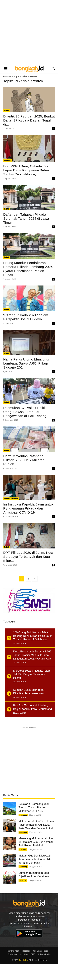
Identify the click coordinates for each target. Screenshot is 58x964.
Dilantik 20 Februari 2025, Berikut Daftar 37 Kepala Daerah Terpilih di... (29, 120)
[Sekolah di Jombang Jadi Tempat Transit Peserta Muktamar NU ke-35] (9, 808)
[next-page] (35, 578)
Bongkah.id (24, 960)
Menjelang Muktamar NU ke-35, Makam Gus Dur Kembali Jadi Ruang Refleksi (36, 842)
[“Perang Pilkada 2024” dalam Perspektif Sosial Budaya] (29, 298)
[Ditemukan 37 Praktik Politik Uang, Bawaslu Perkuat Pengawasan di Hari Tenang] (29, 390)
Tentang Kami (13, 950)
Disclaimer (12, 954)
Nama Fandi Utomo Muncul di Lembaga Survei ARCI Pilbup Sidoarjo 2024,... (26, 363)
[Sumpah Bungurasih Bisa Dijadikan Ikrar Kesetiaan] (9, 877)
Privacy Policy (44, 954)
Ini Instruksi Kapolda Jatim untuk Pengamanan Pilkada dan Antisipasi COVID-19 (28, 508)
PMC (33, 954)
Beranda (7, 76)
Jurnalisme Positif (40, 950)
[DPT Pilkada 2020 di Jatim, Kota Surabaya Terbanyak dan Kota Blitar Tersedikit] (29, 535)
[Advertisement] (29, 32)
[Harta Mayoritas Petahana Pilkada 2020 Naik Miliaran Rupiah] (29, 439)
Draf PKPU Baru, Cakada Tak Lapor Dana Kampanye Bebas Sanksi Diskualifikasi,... (26, 170)
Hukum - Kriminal (11, 499)
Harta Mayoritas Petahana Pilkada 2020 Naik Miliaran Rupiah (23, 460)
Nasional (7, 160)
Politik (6, 111)
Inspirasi (22, 849)
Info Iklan (24, 954)
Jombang (23, 815)
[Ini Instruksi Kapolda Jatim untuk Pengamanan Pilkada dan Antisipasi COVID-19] (29, 487)
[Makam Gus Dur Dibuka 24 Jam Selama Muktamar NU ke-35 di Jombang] (9, 860)
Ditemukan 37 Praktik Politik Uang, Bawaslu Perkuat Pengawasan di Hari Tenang (25, 412)
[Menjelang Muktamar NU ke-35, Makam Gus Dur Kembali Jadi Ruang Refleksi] (9, 843)
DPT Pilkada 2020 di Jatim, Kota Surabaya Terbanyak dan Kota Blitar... (28, 556)
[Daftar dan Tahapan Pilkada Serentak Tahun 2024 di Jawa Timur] (29, 197)
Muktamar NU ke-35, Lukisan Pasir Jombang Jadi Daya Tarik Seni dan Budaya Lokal (36, 825)
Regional (22, 880)
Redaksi (26, 950)
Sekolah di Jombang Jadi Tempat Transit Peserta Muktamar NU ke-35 (34, 807)
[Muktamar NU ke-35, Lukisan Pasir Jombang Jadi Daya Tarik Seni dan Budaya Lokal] (9, 825)
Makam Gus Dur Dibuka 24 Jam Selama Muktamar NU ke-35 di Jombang (35, 859)
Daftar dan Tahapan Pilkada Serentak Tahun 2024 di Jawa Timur (26, 218)
